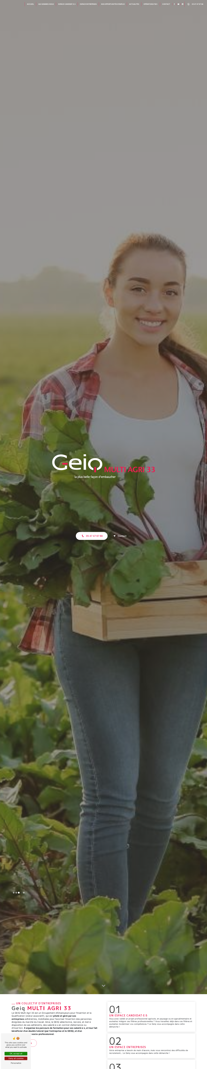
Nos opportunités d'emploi (113, 4)
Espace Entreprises (88, 4)
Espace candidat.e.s (66, 4)
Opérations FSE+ (151, 4)
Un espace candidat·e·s (128, 1015)
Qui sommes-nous (46, 4)
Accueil (30, 4)
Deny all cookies (16, 1058)
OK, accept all (16, 1053)
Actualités (134, 4)
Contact (166, 4)
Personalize (16, 1063)
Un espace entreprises (127, 1047)
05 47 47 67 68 (197, 4)
